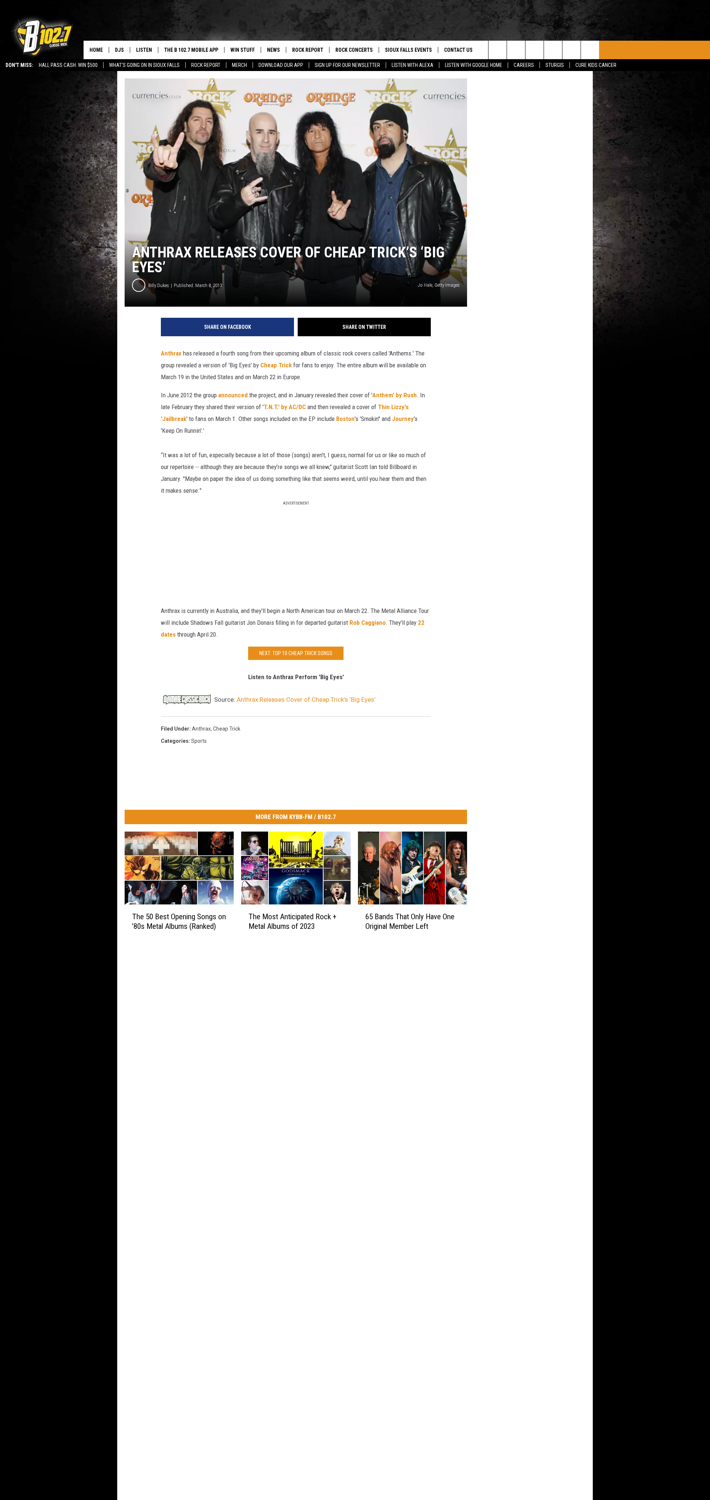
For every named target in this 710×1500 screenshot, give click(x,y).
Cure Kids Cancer (595, 65)
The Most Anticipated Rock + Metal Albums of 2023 (292, 921)
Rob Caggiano (367, 622)
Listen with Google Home (473, 65)
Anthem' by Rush (394, 395)
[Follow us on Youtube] (590, 50)
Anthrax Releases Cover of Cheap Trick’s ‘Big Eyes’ (306, 699)
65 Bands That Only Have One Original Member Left (409, 921)
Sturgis (554, 65)
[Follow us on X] (571, 50)
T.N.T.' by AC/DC (285, 407)
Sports (199, 741)
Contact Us (458, 50)
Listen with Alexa (412, 65)
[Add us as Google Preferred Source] (516, 50)
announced (233, 395)
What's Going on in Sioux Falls (144, 65)
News (273, 50)
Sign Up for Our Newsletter (347, 65)
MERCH (239, 65)
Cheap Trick (276, 365)
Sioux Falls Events (408, 50)
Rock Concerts (354, 50)
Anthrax (171, 353)
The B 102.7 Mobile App (191, 50)
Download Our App (280, 65)
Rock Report (205, 65)
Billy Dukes (158, 285)
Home (96, 50)
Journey (403, 418)
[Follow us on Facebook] (534, 50)
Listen (144, 50)
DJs (119, 50)
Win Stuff (242, 50)
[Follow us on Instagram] (553, 50)
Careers (524, 65)
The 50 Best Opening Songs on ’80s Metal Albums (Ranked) (179, 921)
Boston (345, 418)
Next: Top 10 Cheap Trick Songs (295, 653)
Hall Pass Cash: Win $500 (68, 65)
